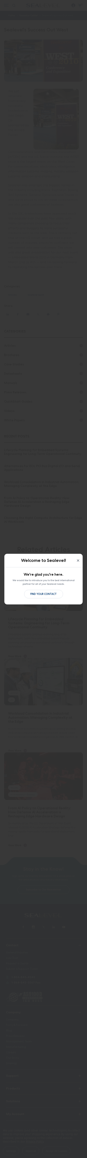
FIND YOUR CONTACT (43, 594)
